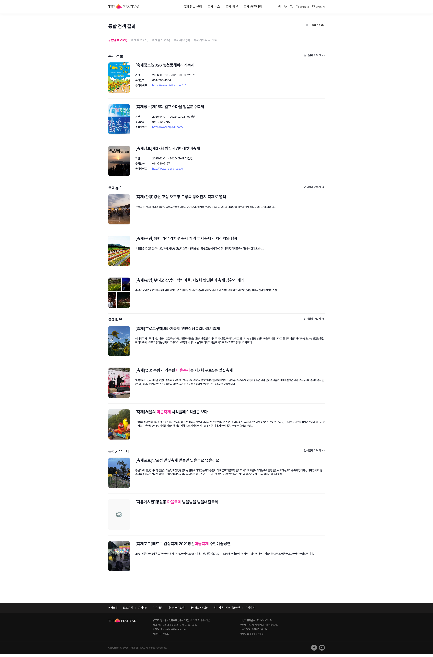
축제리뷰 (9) (182, 40)
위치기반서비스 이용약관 (227, 607)
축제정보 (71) (139, 40)
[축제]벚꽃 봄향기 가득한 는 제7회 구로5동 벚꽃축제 (184, 370)
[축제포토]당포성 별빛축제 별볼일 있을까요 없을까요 (177, 460)
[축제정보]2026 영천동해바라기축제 (164, 65)
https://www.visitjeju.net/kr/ (169, 85)
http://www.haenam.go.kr (167, 168)
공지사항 (142, 607)
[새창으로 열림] (314, 648)
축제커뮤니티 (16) (205, 40)
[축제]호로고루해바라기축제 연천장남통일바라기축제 (177, 328)
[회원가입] (285, 7)
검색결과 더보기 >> (314, 55)
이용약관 (157, 607)
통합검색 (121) (117, 40)
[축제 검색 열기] (291, 7)
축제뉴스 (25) (161, 40)
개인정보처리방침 (199, 607)
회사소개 (113, 607)
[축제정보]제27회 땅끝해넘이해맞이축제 (167, 148)
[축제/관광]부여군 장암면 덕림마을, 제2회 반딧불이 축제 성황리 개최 (189, 280)
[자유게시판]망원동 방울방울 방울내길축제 (176, 501)
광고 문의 (128, 607)
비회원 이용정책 (176, 607)
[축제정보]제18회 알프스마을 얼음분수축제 (169, 106)
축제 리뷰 (232, 7)
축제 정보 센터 (192, 7)
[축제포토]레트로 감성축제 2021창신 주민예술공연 (183, 543)
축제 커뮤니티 (253, 7)
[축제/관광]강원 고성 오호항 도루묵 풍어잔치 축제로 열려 (180, 196)
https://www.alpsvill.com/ (167, 127)
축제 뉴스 (214, 7)
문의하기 (250, 607)
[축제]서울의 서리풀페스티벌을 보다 (171, 411)
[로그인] (279, 7)
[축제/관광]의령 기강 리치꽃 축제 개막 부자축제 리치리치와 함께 (186, 238)
